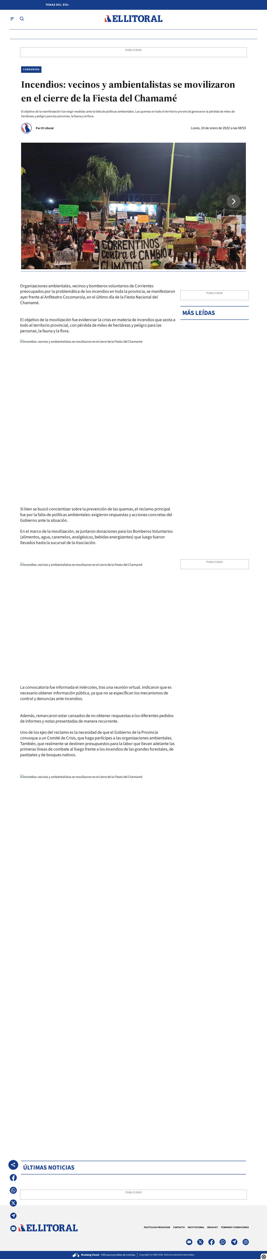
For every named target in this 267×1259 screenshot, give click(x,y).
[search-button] (21, 18)
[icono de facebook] (211, 1241)
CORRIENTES (31, 69)
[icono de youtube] (189, 1241)
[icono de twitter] (200, 1241)
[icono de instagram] (246, 1241)
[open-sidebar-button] (12, 18)
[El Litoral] (133, 18)
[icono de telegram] (234, 1241)
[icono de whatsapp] (223, 1241)
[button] (234, 201)
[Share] (13, 1165)
